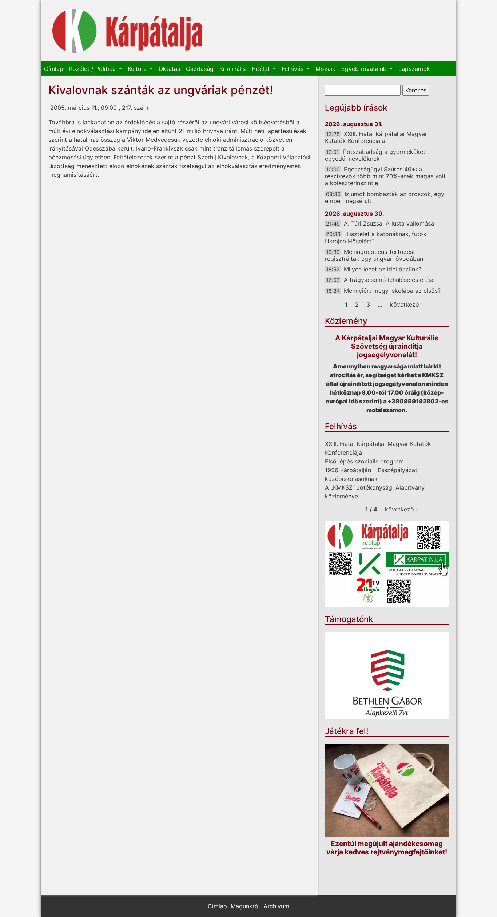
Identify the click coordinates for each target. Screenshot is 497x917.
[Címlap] (127, 31)
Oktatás (169, 68)
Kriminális (232, 68)
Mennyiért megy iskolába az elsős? (392, 290)
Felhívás (293, 68)
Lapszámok (414, 68)
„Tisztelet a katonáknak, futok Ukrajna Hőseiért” (375, 237)
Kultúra (138, 68)
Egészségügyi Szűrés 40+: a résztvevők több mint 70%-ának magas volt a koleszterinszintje (385, 176)
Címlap (53, 68)
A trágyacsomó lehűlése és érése (389, 279)
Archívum (276, 906)
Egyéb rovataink (364, 68)
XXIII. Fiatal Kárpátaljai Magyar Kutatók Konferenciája (376, 137)
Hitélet (261, 68)
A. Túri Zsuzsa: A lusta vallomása (389, 223)
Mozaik (325, 68)
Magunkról (245, 906)
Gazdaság (200, 68)
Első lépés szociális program (364, 461)
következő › (406, 304)
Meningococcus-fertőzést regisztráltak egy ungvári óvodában (374, 255)
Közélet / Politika (93, 68)
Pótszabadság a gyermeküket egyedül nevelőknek (375, 155)
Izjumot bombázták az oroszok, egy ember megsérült (384, 197)
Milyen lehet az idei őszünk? (382, 269)
